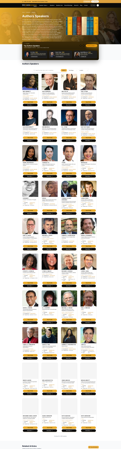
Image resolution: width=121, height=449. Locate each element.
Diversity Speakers (26, 96)
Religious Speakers (68, 204)
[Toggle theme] (98, 5)
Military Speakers (88, 202)
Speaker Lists (59, 5)
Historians (47, 95)
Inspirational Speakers (85, 132)
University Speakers (45, 239)
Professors (28, 131)
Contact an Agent (91, 45)
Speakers (52, 5)
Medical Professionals (69, 347)
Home (23, 12)
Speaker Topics (43, 5)
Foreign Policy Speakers (66, 421)
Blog (81, 5)
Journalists (87, 131)
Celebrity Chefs (87, 166)
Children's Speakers (88, 95)
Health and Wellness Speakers (67, 313)
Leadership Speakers (30, 420)
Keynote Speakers (49, 274)
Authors (24, 95)
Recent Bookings (68, 5)
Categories (28, 12)
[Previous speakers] (80, 45)
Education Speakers (30, 348)
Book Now (29, 105)
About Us (76, 5)
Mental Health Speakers (69, 312)
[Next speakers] (83, 45)
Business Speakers (65, 275)
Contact (86, 5)
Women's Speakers (30, 95)
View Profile (30, 102)
